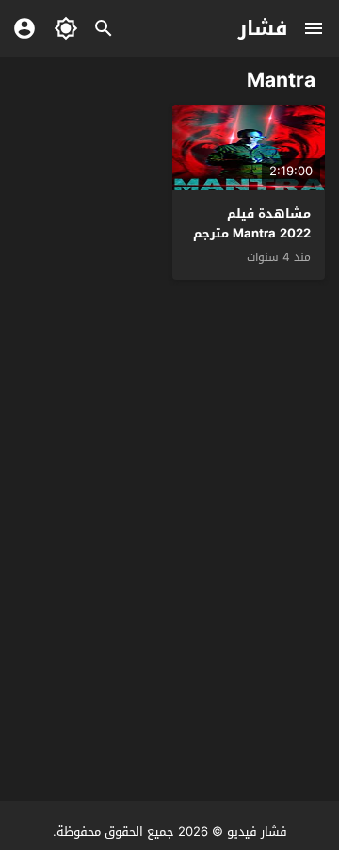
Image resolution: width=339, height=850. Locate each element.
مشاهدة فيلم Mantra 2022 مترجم (252, 223)
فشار (263, 28)
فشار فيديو (257, 831)
